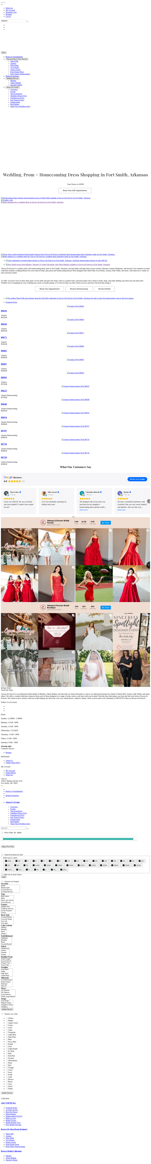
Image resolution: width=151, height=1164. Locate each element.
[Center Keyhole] (8, 911)
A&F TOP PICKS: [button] (8, 1103)
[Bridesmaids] (10, 888)
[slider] (135, 839)
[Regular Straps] (7, 1003)
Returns (8, 753)
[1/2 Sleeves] (8, 990)
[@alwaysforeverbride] (43, 607)
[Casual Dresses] (10, 890)
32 (27, 865)
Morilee (8, 1156)
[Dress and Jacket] (7, 900)
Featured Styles (11, 302)
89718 (4, 457)
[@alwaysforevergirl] (43, 522)
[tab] (78, 802)
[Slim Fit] (6, 986)
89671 (4, 337)
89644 (4, 324)
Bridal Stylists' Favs (13, 1123)
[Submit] (27, 21)
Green (10, 1025)
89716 (4, 444)
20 (114, 861)
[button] (14, 57)
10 (68, 861)
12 (78, 861)
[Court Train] (6, 965)
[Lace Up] (7, 921)
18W (60, 865)
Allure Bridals (11, 1158)
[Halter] (7, 972)
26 (142, 861)
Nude (10, 1075)
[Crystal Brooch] (6, 944)
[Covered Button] (7, 917)
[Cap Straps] (7, 1001)
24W (93, 865)
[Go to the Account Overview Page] (2, 4)
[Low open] (7, 923)
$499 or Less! (11, 1118)
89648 (4, 404)
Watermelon (12, 1061)
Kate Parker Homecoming (15, 1147)
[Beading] (6, 940)
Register (9, 14)
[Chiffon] (5, 951)
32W (138, 865)
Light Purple (12, 1049)
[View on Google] (6, 493)
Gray (10, 1084)
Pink (10, 1053)
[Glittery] (4, 928)
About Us (9, 761)
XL (54, 870)
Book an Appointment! (14, 791)
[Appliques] (6, 938)
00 (19, 861)
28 (9, 865)
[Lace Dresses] (7, 902)
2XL (65, 870)
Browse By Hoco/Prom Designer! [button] (14, 1129)
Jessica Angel (11, 1142)
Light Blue (12, 1035)
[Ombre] (4, 934)
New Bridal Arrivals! (13, 1125)
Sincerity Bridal (11, 1160)
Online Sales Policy (13, 763)
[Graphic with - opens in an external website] (7, 200)
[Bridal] (10, 886)
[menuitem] (78, 8)
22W (82, 865)
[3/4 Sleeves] (8, 992)
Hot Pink (11, 1056)
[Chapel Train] (6, 963)
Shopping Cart (11, 12)
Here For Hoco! (12, 1112)
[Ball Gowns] (7, 896)
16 (96, 861)
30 (18, 865)
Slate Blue (12, 1037)
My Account (10, 10)
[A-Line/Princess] (6, 980)
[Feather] (5, 953)
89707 (4, 431)
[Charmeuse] (5, 949)
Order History (11, 773)
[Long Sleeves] (8, 994)
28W (116, 865)
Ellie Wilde (10, 1138)
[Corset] (8, 913)
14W (37, 865)
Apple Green (13, 1023)
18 (105, 861)
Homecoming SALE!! (14, 1116)
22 (124, 861)
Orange (11, 1068)
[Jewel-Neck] (7, 976)
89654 (4, 417)
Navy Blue (12, 1042)
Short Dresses (11, 1114)
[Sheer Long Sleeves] (8, 996)
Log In (8, 17)
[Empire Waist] (6, 982)
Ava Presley (10, 1140)
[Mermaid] (6, 984)
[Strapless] (7, 1007)
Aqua (10, 1030)
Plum (10, 1063)
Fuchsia (11, 1058)
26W (105, 865)
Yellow (10, 1018)
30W (127, 865)
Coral (10, 1070)
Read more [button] (84, 510)
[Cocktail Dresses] (10, 892)
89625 (4, 391)
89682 (4, 351)
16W (48, 865)
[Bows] (6, 942)
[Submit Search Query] (28, 828)
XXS (10, 870)
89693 (4, 377)
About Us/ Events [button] (13, 802)
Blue (10, 1039)
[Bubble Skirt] (8, 907)
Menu (4, 52)
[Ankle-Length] (6, 959)
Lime (10, 1028)
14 (87, 861)
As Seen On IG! (12, 1110)
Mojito (10, 1021)
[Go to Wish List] (4, 2)
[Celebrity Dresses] (8, 909)
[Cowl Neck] (7, 970)
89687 (4, 364)
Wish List (9, 8)
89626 (4, 311)
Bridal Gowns (11, 1120)
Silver (10, 1086)
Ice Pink (11, 1051)
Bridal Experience (12, 796)
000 (9, 861)
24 (133, 861)
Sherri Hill (9, 1134)
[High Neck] (7, 974)
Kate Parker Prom (12, 1144)
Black (10, 1082)
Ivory (10, 1072)
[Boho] (7, 898)
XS (20, 870)
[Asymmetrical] (6, 961)
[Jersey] (5, 955)
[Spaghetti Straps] (7, 1005)
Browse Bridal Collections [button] (11, 1151)
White (10, 1089)
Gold (10, 1077)
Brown (10, 1079)
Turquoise (12, 1032)
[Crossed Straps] (7, 919)
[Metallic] (4, 930)
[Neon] (4, 932)
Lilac (10, 1046)
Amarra (8, 1136)
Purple (10, 1044)
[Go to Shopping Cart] (2, 2)
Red (9, 1065)
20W (71, 865)
